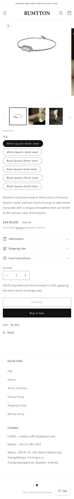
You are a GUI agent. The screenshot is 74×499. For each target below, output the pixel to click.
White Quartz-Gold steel (22, 152)
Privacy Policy (16, 397)
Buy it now (37, 313)
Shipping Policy (17, 405)
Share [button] (10, 332)
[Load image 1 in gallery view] (17, 116)
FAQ (10, 371)
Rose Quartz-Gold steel (22, 169)
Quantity (7, 267)
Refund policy (16, 414)
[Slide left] (4, 117)
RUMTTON (32, 492)
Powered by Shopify (44, 492)
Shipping (19, 227)
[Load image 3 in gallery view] (56, 116)
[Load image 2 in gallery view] (36, 116)
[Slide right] (70, 117)
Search (12, 379)
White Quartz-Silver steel (23, 143)
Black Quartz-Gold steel (22, 186)
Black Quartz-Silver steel (23, 177)
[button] (5, 13)
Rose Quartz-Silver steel (22, 160)
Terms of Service (18, 388)
